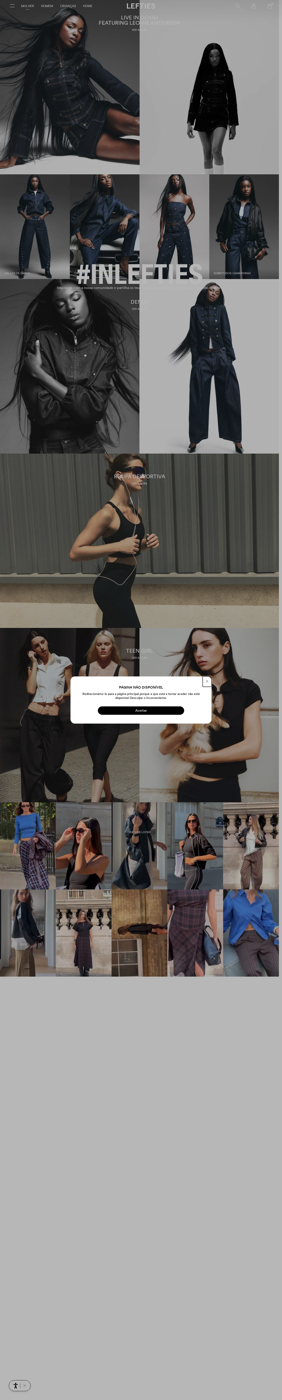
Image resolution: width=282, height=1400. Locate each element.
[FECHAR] (207, 681)
